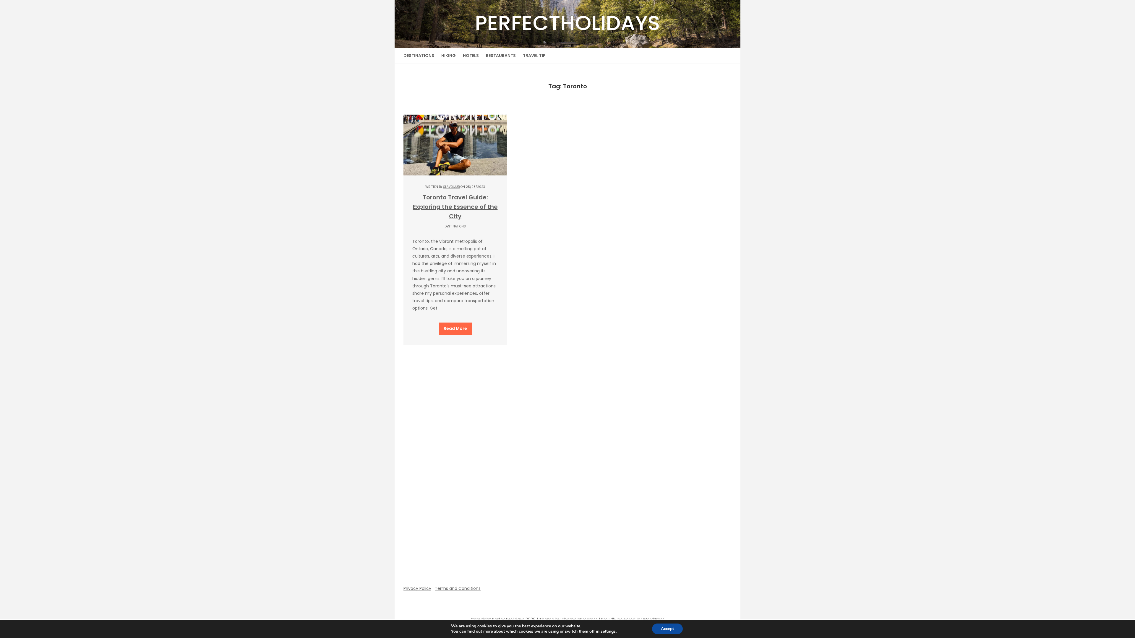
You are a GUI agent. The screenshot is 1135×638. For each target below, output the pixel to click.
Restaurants (501, 55)
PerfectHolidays (567, 23)
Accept (667, 629)
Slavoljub (451, 187)
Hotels (471, 55)
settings (608, 631)
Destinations (418, 55)
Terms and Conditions (458, 588)
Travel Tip (534, 55)
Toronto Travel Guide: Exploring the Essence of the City (455, 206)
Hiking (448, 55)
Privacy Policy (417, 588)
